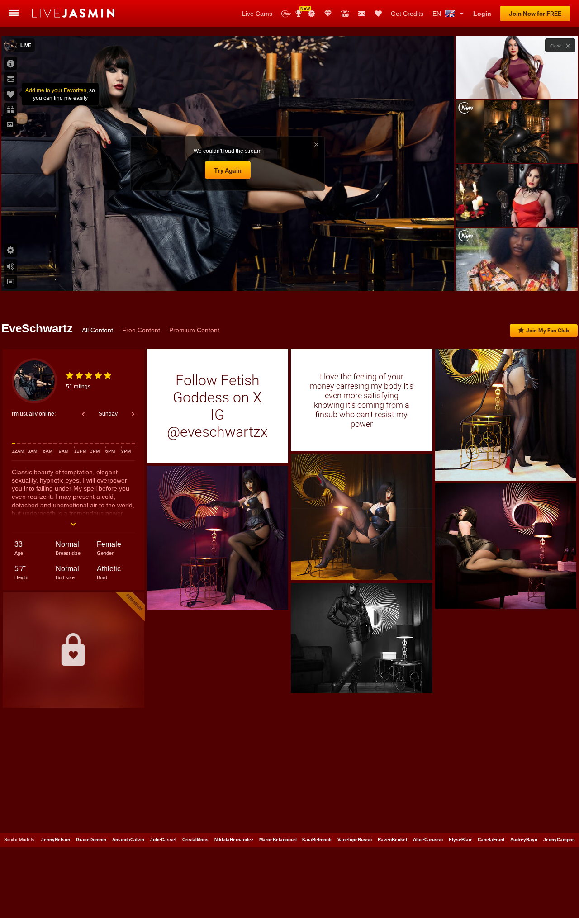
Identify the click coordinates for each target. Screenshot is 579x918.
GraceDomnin (91, 839)
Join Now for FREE (535, 13)
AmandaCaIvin (128, 839)
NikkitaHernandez (233, 839)
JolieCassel (163, 839)
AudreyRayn (523, 839)
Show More (516, 275)
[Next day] (133, 414)
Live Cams (257, 13)
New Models (286, 14)
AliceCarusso (428, 839)
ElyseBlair (460, 839)
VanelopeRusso (354, 839)
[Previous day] (83, 414)
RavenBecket (392, 839)
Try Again (228, 170)
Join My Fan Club (547, 330)
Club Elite (328, 13)
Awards (302, 10)
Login (482, 13)
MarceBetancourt (278, 839)
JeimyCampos (559, 839)
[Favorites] (378, 13)
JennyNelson (55, 839)
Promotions (311, 13)
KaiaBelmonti (317, 839)
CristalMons (195, 839)
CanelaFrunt (491, 839)
